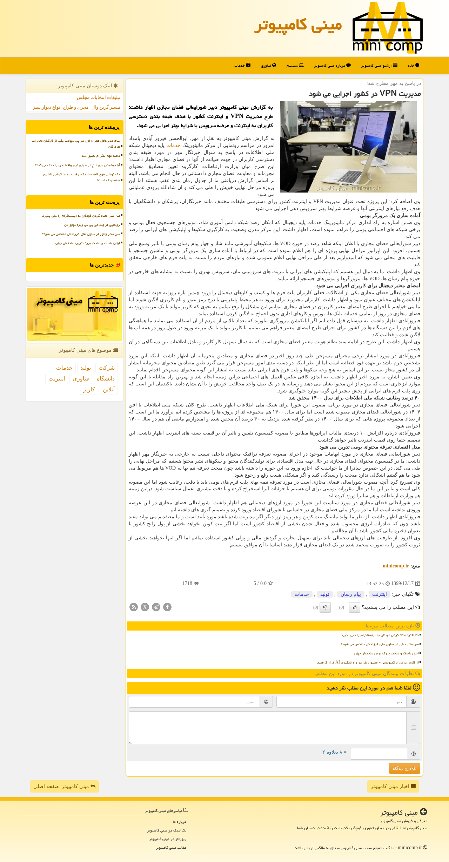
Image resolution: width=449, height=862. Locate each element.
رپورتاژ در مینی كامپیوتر (167, 838)
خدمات (240, 65)
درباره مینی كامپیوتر (330, 65)
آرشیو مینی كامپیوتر (377, 65)
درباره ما (179, 821)
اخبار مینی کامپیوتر (391, 786)
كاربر (89, 389)
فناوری (266, 65)
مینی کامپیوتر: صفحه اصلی (62, 786)
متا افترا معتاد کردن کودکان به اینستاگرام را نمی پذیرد (380, 635)
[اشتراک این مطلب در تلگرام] (156, 606)
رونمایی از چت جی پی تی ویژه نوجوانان (92, 224)
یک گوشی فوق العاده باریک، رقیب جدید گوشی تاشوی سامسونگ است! (81, 177)
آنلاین (109, 389)
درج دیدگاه (402, 768)
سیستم (293, 65)
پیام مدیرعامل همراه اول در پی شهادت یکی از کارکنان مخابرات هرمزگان (76, 143)
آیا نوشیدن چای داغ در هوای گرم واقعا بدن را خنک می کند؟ (77, 165)
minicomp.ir (396, 565)
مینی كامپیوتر (298, 24)
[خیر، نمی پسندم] (325, 607)
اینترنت (379, 594)
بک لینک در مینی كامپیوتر (166, 830)
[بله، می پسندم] (354, 607)
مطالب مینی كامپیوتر (171, 847)
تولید (324, 594)
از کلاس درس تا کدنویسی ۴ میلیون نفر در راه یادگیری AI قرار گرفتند (368, 662)
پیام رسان (351, 594)
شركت (107, 368)
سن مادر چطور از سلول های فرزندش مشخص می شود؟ (380, 644)
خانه (411, 65)
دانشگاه (106, 379)
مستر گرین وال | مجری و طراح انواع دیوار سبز (76, 107)
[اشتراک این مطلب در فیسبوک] (167, 606)
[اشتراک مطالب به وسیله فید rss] (134, 606)
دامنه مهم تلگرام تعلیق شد (101, 155)
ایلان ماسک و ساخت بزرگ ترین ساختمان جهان (386, 653)
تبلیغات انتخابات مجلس (98, 97)
